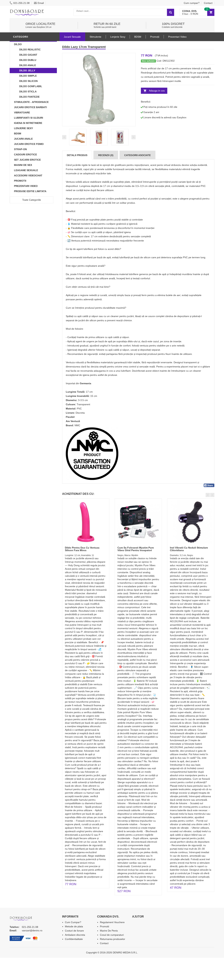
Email (41, 3)
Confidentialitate (74, 939)
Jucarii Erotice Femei (29, 144)
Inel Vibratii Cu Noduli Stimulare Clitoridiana (189, 549)
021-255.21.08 (21, 3)
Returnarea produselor (112, 939)
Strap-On (20, 149)
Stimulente (95, 36)
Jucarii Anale (23, 138)
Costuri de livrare (74, 930)
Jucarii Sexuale (72, 36)
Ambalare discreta (75, 934)
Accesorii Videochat (28, 175)
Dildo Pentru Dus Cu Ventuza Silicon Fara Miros (82, 549)
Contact (208, 3)
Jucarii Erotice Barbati (30, 107)
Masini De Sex (23, 165)
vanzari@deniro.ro (32, 930)
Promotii (20, 180)
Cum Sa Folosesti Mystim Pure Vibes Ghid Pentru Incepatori (135, 549)
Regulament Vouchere (112, 922)
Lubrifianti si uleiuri (28, 117)
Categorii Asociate (137, 155)
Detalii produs (77, 155)
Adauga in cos (157, 90)
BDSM (17, 133)
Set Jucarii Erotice (27, 159)
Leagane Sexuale (26, 170)
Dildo (18, 44)
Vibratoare (22, 112)
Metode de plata (74, 926)
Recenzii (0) (105, 155)
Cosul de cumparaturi (112, 934)
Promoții (154, 36)
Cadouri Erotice (25, 154)
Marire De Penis (109, 930)
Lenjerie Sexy (23, 128)
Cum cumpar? (192, 3)
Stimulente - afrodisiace (31, 102)
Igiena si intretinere (28, 123)
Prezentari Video (26, 186)
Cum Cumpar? (73, 922)
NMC (77, 425)
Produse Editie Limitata (30, 191)
